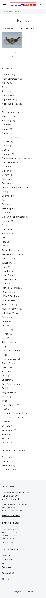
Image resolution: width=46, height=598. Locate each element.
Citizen (5, 171)
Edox (4, 200)
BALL (4, 108)
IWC (4, 246)
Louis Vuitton (9, 279)
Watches (6, 469)
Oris (4, 325)
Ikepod (5, 242)
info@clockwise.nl (10, 499)
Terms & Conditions (11, 516)
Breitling (6, 120)
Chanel (5, 150)
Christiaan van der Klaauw (16, 158)
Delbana (6, 183)
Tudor (5, 401)
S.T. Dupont (8, 371)
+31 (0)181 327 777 (10, 496)
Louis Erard (8, 275)
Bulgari (6, 129)
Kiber (5, 267)
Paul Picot (7, 338)
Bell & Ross (8, 116)
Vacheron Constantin (13, 413)
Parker (5, 334)
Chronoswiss (8, 162)
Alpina (5, 91)
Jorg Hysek (8, 258)
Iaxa (4, 237)
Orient (5, 321)
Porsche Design (10, 350)
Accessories (8, 457)
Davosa (6, 179)
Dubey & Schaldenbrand (15, 187)
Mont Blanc (8, 304)
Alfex (4, 87)
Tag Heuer (7, 392)
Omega (6, 317)
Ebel (4, 191)
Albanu (6, 83)
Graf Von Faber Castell (13, 217)
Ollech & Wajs (9, 313)
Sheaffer (6, 380)
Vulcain (6, 426)
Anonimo (7, 95)
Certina (6, 145)
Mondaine (7, 300)
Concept (6, 461)
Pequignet (7, 342)
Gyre (4, 225)
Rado (4, 355)
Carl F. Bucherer (10, 137)
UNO (4, 409)
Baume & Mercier (11, 112)
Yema (5, 434)
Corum (5, 175)
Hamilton (7, 229)
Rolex (5, 367)
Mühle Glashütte (11, 309)
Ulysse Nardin (9, 405)
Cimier (5, 166)
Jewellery (7, 465)
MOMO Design (10, 296)
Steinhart (7, 388)
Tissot (5, 396)
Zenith (5, 438)
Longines (7, 271)
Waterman (7, 430)
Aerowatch (7, 74)
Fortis (5, 204)
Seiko (5, 375)
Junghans (7, 263)
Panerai (6, 329)
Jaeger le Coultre (11, 254)
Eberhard (7, 196)
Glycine (6, 212)
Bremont (6, 125)
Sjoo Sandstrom (10, 384)
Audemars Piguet (11, 104)
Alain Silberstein (10, 79)
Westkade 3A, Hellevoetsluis (15, 493)
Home (6, 11)
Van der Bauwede (11, 417)
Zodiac (5, 442)
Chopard (6, 154)
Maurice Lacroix (10, 288)
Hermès (6, 233)
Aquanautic (8, 99)
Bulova (5, 133)
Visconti (6, 421)
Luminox (6, 283)
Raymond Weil (10, 359)
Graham (6, 221)
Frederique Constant (13, 208)
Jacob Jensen (9, 250)
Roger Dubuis (9, 363)
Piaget (5, 346)
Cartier (5, 141)
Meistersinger (9, 292)
